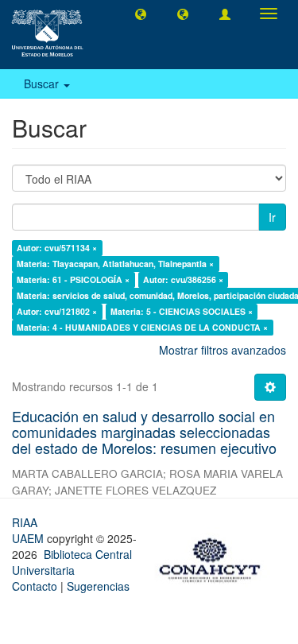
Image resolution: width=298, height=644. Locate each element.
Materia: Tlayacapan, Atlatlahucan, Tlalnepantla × (115, 264)
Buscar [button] (43, 83)
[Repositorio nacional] (214, 557)
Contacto (34, 586)
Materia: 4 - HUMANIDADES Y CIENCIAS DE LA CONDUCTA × (142, 327)
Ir (272, 217)
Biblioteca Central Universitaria (72, 562)
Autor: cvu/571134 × (57, 248)
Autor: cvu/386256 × (183, 279)
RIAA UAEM (29, 530)
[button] (140, 13)
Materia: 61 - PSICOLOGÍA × (73, 279)
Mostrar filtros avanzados (222, 350)
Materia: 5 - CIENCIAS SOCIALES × (181, 311)
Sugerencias (98, 586)
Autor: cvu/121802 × (57, 311)
